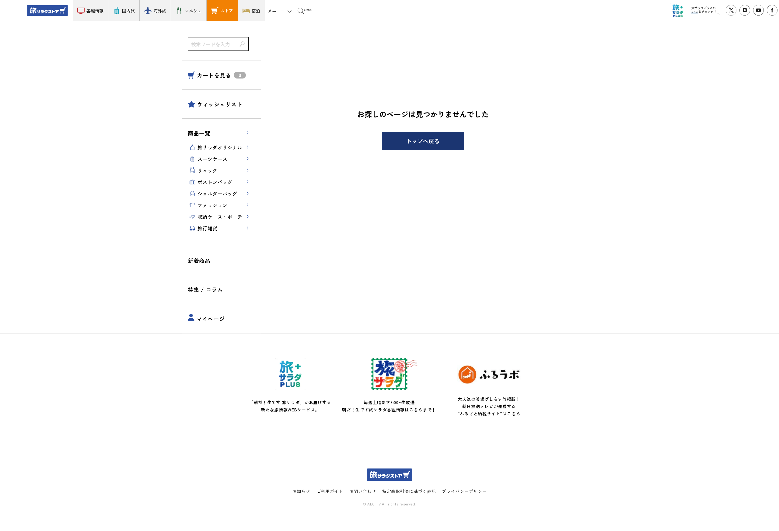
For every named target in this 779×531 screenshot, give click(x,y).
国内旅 (128, 11)
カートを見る (214, 75)
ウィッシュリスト (220, 104)
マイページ (210, 319)
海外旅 (159, 11)
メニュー (276, 11)
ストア (226, 11)
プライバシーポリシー (464, 491)
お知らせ (301, 491)
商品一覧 (199, 133)
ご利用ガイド (329, 491)
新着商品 (199, 260)
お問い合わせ (362, 491)
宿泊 (256, 11)
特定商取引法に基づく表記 (409, 491)
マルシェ (193, 11)
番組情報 (94, 11)
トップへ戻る (423, 141)
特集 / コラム (205, 289)
